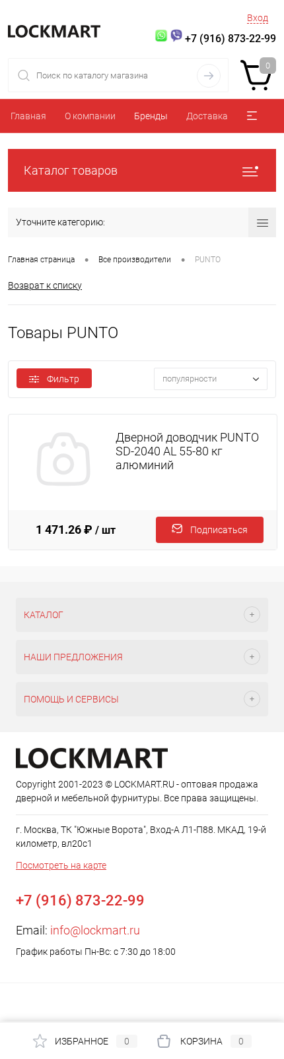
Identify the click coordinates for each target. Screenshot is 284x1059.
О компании (90, 116)
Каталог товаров (71, 170)
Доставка (207, 116)
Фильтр (63, 379)
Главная (28, 116)
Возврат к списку (45, 285)
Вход (257, 18)
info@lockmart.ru (95, 930)
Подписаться (219, 530)
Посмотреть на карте (61, 865)
